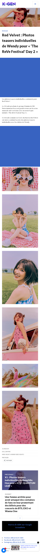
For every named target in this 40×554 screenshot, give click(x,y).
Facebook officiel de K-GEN (14, 540)
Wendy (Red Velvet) (17, 454)
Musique (5, 31)
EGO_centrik (6, 451)
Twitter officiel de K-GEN (13, 538)
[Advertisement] (20, 77)
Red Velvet (6, 454)
